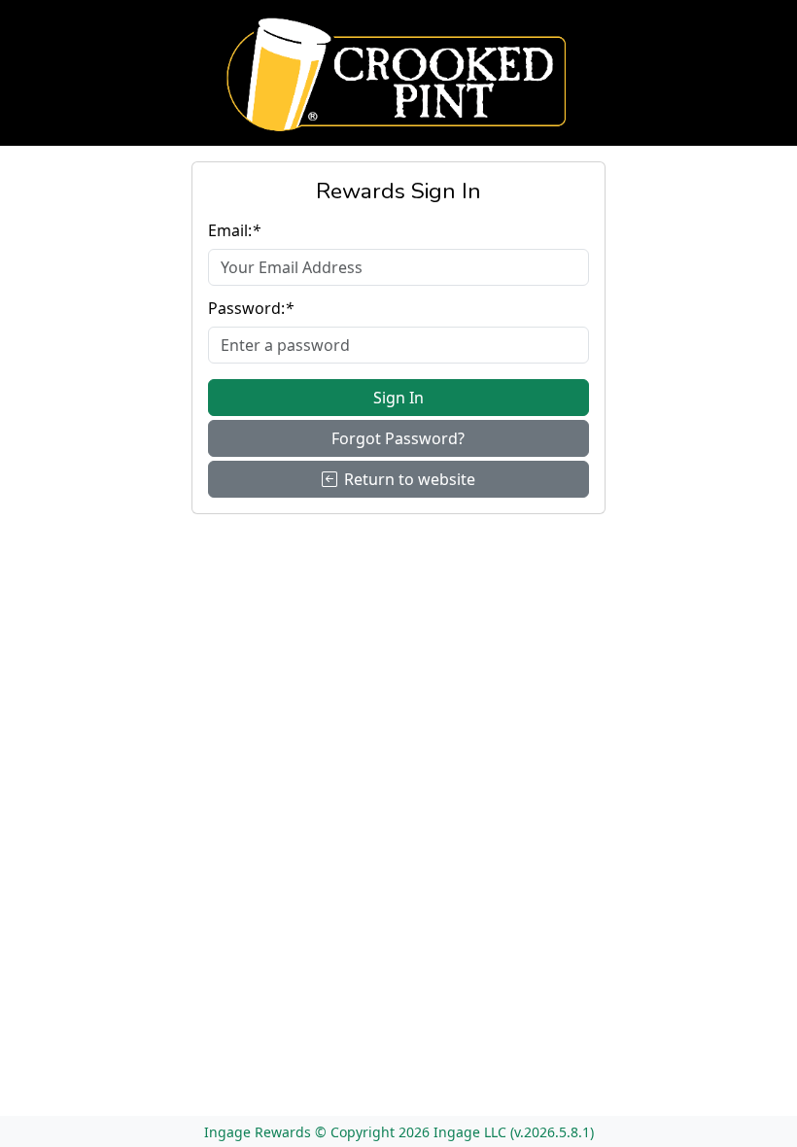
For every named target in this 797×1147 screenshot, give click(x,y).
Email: (234, 230)
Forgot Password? (398, 438)
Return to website (409, 479)
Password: (251, 308)
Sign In (398, 397)
